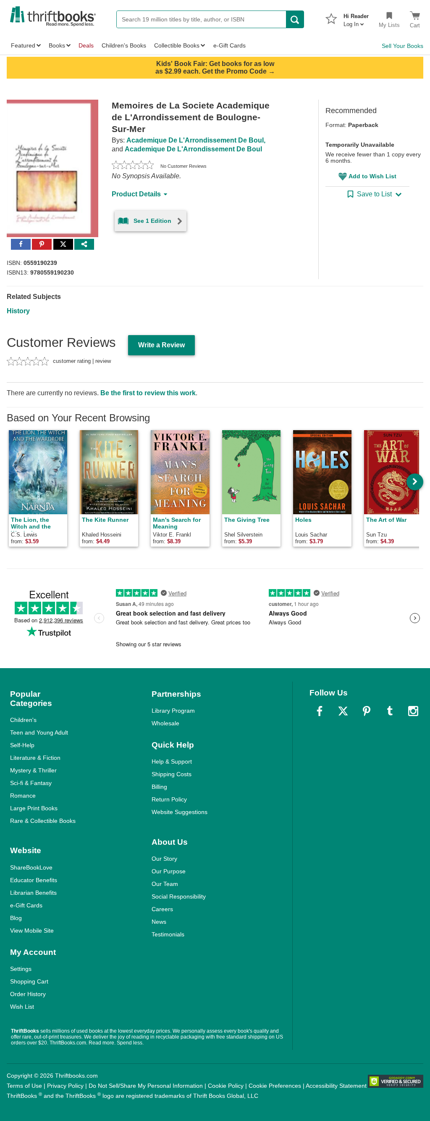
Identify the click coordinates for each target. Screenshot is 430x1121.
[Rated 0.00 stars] (133, 166)
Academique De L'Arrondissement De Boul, (195, 140)
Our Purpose (169, 871)
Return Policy (169, 799)
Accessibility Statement (336, 1085)
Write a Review (161, 345)
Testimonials (168, 934)
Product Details (136, 194)
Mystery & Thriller (33, 770)
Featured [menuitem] (23, 45)
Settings (20, 968)
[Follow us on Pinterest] (367, 711)
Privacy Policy (65, 1085)
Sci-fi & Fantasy (31, 783)
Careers (162, 909)
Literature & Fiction (35, 757)
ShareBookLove (31, 867)
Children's (23, 719)
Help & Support (172, 761)
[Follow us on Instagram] (413, 711)
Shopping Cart (29, 981)
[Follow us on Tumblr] (390, 711)
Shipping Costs (171, 774)
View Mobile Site (32, 930)
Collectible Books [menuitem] (176, 45)
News (159, 921)
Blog (16, 918)
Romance (23, 795)
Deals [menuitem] (86, 45)
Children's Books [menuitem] (124, 45)
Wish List (22, 1006)
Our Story (164, 858)
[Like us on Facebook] (319, 711)
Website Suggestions (179, 812)
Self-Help (22, 745)
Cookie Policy (226, 1085)
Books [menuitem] (57, 45)
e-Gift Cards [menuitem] (229, 45)
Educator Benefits (33, 880)
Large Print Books (34, 808)
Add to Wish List (372, 176)
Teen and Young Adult (39, 732)
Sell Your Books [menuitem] (402, 45)
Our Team (165, 883)
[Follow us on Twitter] (343, 711)
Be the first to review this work (148, 393)
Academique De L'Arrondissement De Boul (193, 149)
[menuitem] (356, 17)
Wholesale (165, 723)
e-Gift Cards (26, 905)
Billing (159, 786)
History (18, 311)
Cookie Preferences (275, 1085)
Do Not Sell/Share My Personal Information (146, 1085)
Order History (28, 994)
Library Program (173, 710)
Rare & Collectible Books (43, 820)
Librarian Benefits (33, 892)
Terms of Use (24, 1085)
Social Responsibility (179, 896)
